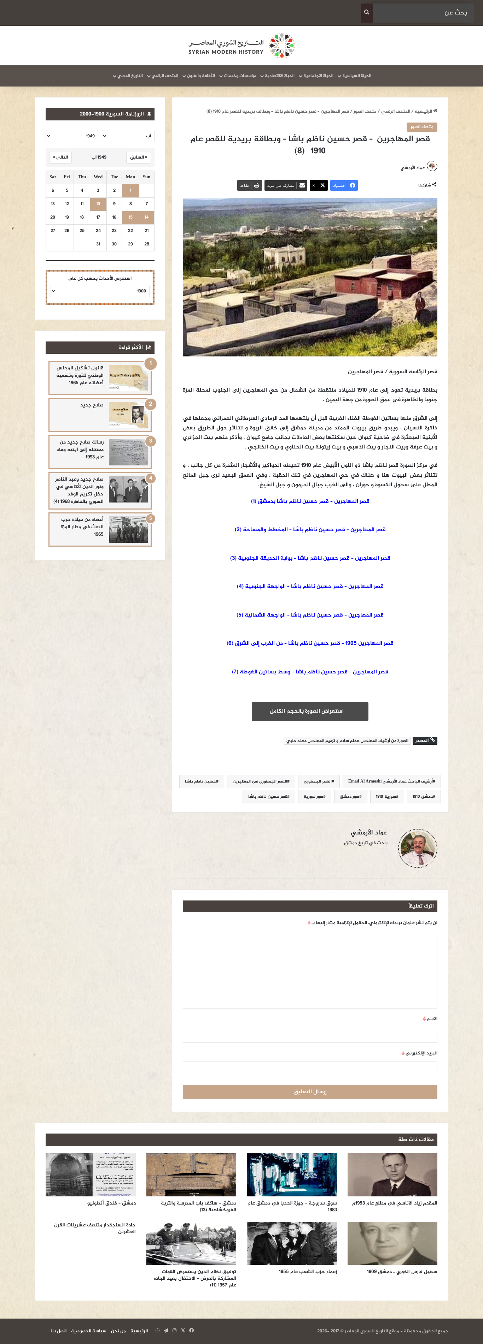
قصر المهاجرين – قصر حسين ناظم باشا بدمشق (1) (310, 501)
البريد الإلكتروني (419, 1053)
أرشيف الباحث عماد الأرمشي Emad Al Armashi (390, 781)
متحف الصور (365, 111)
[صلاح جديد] (128, 415)
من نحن (118, 1331)
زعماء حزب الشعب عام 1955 (308, 1272)
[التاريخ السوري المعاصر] (241, 45)
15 (131, 217)
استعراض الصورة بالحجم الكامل (308, 711)
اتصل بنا (58, 1331)
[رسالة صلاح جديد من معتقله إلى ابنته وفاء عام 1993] (128, 452)
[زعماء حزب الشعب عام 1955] (292, 1243)
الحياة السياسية (356, 75)
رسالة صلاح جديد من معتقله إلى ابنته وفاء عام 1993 (80, 449)
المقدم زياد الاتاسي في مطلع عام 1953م (394, 1203)
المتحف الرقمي (165, 75)
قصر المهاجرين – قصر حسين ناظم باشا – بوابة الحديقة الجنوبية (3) (310, 558)
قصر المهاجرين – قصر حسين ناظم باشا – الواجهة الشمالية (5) (310, 615)
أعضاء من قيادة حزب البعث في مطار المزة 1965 (82, 527)
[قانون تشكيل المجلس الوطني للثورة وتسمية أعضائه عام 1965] (128, 378)
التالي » (60, 157)
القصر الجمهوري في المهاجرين (260, 781)
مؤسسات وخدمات (240, 75)
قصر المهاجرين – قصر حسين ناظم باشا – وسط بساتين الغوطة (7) (310, 672)
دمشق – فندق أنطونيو (111, 1203)
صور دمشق (349, 796)
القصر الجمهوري (318, 781)
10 (98, 204)
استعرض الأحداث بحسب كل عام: (100, 279)
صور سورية (313, 796)
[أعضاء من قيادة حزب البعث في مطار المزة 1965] (128, 529)
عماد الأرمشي (413, 168)
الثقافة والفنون (201, 75)
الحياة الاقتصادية (280, 75)
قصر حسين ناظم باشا (267, 796)
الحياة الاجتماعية (318, 75)
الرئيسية (424, 111)
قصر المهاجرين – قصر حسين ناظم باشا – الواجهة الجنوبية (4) (310, 586)
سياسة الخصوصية (88, 1331)
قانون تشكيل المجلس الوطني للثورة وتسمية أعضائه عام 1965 (80, 375)
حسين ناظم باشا (200, 781)
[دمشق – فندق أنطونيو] (91, 1174)
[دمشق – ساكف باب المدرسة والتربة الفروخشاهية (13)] (191, 1174)
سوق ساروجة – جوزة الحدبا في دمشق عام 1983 (292, 1206)
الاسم (430, 1019)
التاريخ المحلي (130, 75)
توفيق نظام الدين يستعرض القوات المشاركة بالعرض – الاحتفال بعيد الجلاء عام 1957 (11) (195, 1278)
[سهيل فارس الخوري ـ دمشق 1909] (393, 1243)
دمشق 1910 (423, 796)
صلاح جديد (92, 405)
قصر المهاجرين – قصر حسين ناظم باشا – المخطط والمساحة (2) (310, 530)
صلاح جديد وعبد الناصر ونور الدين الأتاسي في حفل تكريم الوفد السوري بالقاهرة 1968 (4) (78, 490)
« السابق (138, 157)
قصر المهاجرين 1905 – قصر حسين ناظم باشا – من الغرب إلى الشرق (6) (310, 643)
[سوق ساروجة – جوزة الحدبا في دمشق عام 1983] (292, 1174)
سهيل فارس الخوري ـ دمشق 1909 (402, 1272)
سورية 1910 (386, 796)
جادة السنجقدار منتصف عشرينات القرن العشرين (95, 1228)
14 (147, 217)
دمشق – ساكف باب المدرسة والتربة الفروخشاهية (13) (198, 1206)
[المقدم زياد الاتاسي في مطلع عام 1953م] (393, 1174)
